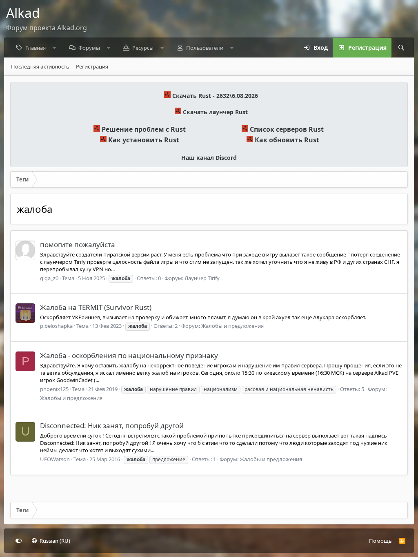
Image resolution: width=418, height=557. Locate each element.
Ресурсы (142, 47)
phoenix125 (54, 389)
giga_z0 (49, 278)
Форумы (89, 47)
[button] (54, 47)
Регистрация (92, 66)
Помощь (380, 540)
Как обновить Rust (287, 139)
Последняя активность (40, 66)
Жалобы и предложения (232, 325)
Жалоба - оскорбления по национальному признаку (129, 355)
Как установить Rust (143, 139)
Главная (35, 47)
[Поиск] (401, 47)
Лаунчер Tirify (202, 278)
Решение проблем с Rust (144, 129)
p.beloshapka (56, 325)
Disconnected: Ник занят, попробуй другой (112, 425)
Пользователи (204, 47)
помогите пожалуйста (77, 244)
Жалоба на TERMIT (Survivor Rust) (95, 307)
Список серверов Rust (287, 129)
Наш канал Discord (209, 157)
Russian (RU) (54, 540)
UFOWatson (55, 459)
